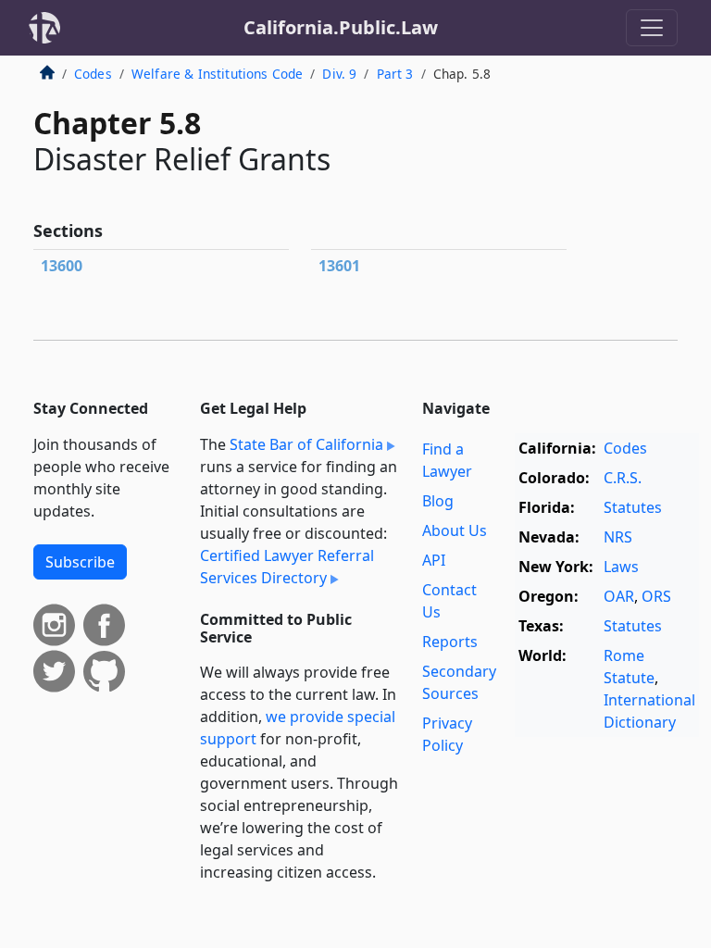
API (433, 560)
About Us (454, 530)
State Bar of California (306, 444)
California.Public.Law (340, 27)
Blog (438, 501)
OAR (619, 596)
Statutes (633, 507)
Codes (93, 73)
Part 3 (395, 73)
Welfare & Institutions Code (217, 73)
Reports (450, 641)
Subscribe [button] (80, 562)
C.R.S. (623, 478)
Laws (621, 566)
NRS (618, 537)
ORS (656, 596)
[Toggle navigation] (652, 27)
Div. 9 (339, 73)
